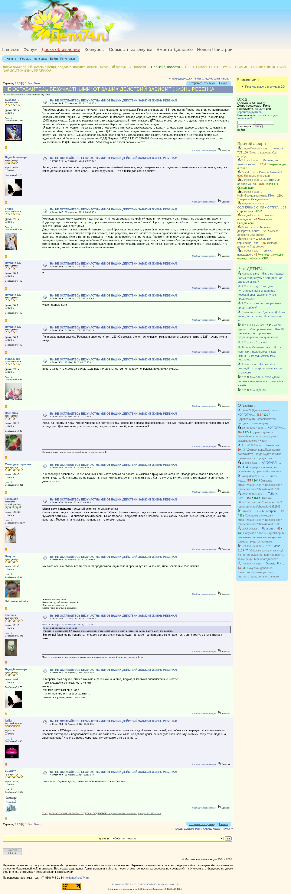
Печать (223, 83)
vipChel (246, 528)
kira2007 (10, 771)
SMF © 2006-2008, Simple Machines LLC (158, 884)
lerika (8, 720)
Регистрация (68, 58)
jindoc (9, 208)
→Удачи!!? (259, 390)
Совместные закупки (130, 49)
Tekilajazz (11, 499)
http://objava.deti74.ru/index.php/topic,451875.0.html (135, 813)
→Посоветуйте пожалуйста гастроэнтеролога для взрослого (260, 368)
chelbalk (10, 615)
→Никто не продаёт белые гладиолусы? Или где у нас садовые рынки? (261, 278)
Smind (245, 172)
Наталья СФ (13, 263)
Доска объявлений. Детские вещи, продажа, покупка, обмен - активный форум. (65, 67)
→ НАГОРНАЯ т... (269, 462)
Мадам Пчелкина (251, 148)
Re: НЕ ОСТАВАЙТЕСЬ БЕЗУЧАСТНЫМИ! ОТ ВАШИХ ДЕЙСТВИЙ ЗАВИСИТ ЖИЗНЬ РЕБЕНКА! (113, 100)
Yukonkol (246, 160)
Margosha (247, 179)
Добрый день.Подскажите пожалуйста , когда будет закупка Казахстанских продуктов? (259, 454)
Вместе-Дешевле (175, 49)
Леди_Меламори (16, 157)
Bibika (245, 227)
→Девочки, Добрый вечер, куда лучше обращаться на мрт (261, 316)
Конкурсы (95, 49)
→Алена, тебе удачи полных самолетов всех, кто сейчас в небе (261, 381)
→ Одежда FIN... (273, 563)
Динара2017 (249, 427)
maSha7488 (12, 358)
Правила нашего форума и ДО (265, 86)
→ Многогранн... (269, 511)
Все (29, 83)
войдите (260, 108)
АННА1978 (248, 445)
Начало (11, 58)
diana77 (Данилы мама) (255, 410)
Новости (139, 67)
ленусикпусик (249, 203)
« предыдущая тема (185, 78)
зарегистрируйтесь (249, 112)
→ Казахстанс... (272, 445)
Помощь (25, 58)
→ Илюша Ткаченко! (269, 172)
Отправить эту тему (202, 83)
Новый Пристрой (215, 49)
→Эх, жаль (260, 342)
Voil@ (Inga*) (249, 476)
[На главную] (39, 43)
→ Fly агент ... (267, 528)
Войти (54, 58)
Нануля (10, 556)
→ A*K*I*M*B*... (272, 546)
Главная (10, 49)
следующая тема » (216, 78)
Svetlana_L (12, 99)
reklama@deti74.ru (77, 877)
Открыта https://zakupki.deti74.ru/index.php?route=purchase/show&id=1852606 (260, 485)
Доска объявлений (61, 49)
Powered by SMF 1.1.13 (124, 884)
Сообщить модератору (204, 150)
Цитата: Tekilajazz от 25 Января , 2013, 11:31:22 (67, 624)
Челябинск (248, 546)
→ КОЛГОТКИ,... (275, 427)
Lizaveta (246, 511)
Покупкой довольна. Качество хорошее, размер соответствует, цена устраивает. (259, 572)
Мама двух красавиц (19, 464)
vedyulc (246, 462)
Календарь (40, 58)
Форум (30, 49)
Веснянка (11, 413)
